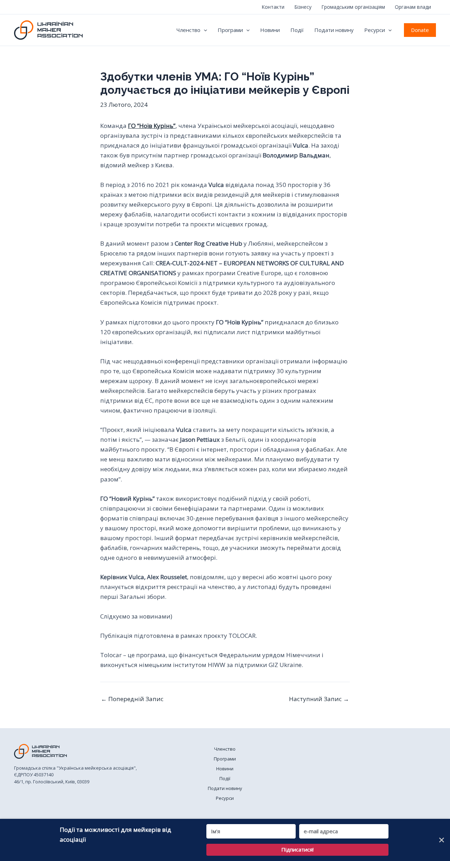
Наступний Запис (319, 699)
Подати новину (334, 29)
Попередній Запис (132, 699)
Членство (188, 29)
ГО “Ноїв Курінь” (151, 126)
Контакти (273, 7)
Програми (230, 29)
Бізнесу (302, 7)
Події (297, 29)
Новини (270, 29)
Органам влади (413, 7)
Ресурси (374, 29)
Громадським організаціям (353, 7)
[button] (203, 30)
